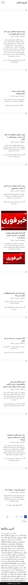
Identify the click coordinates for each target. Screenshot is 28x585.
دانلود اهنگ (8, 537)
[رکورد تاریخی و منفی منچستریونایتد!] (14, 78)
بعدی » (24, 521)
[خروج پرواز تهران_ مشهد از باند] (14, 477)
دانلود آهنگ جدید (5, 576)
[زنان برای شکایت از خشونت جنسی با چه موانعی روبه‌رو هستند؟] (14, 422)
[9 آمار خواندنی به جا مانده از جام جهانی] (14, 326)
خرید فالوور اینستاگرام (11, 535)
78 (7, 516)
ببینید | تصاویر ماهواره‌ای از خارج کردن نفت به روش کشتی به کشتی (14, 137)
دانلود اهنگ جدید (21, 535)
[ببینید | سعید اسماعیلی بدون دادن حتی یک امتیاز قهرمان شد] (14, 19)
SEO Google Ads (20, 580)
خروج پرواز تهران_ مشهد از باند (15, 490)
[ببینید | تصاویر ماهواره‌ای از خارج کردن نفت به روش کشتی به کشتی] (14, 122)
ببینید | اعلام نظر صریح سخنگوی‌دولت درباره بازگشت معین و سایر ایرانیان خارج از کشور (14, 384)
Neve (19, 583)
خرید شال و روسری (16, 550)
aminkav (22, 36)
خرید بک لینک (11, 539)
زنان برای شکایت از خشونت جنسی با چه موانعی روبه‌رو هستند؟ (16, 437)
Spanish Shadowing (10, 563)
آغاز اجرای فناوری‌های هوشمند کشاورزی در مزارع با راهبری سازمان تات (15, 235)
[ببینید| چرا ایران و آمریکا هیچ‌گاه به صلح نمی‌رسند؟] (14, 280)
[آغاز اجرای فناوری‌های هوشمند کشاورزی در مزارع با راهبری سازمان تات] (14, 220)
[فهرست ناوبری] (3, 2)
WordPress (10, 583)
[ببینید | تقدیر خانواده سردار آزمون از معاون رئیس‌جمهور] (14, 173)
